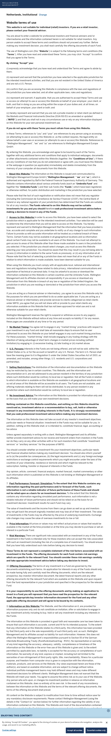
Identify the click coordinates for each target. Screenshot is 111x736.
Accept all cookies (74, 730)
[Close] (107, 723)
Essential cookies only (96, 730)
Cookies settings (9, 730)
